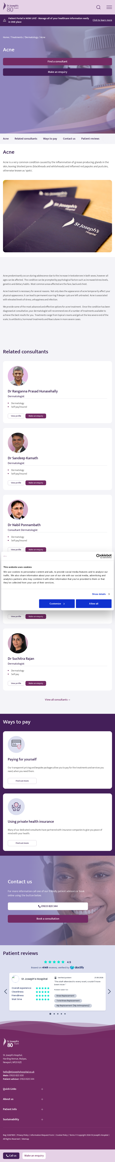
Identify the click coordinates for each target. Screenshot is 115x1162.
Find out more (22, 781)
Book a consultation (48, 919)
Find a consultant (57, 61)
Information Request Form (42, 1135)
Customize (55, 603)
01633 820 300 (16, 1076)
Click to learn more (102, 20)
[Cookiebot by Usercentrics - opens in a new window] (98, 556)
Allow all (93, 603)
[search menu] (98, 7)
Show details (99, 594)
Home (6, 37)
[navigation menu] (109, 7)
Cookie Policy (62, 1135)
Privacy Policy (22, 1135)
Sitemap (25, 1139)
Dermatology (31, 37)
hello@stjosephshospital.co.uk (18, 1072)
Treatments (17, 37)
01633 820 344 (27, 1079)
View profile (16, 416)
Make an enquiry (57, 72)
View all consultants (56, 700)
